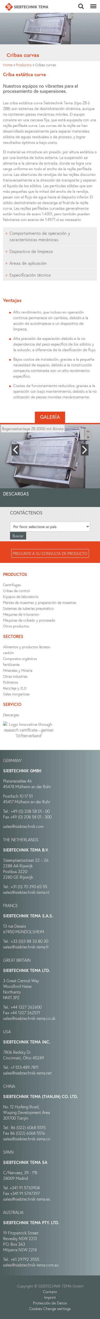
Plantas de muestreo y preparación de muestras (39, 602)
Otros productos (16, 626)
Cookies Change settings (50, 1308)
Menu (92, 3)
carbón (8, 652)
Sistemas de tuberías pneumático (28, 608)
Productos (24, 64)
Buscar (80, 3)
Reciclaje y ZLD (14, 688)
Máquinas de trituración (21, 614)
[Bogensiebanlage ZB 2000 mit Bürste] (50, 461)
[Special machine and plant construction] (26, 7)
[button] (15, 449)
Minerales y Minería (17, 670)
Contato (50, 1291)
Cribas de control (16, 590)
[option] (50, 461)
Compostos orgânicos (20, 658)
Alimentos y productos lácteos (26, 646)
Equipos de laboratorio (20, 596)
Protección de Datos (50, 1302)
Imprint (50, 1297)
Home (7, 64)
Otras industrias (15, 676)
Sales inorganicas (16, 694)
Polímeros (10, 682)
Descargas (11, 714)
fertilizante (11, 664)
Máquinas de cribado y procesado (29, 620)
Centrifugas (12, 584)
